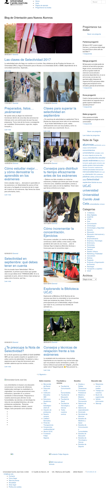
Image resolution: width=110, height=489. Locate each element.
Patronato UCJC (47, 389)
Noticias (89, 258)
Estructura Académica (47, 400)
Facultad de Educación (65, 396)
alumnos (88, 144)
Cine (88, 221)
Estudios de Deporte (82, 445)
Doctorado (81, 412)
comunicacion (92, 148)
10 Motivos (90, 213)
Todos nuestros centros (64, 412)
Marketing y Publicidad (94, 254)
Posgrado (90, 260)
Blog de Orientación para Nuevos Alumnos (29, 17)
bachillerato (97, 145)
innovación (91, 167)
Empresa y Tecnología (94, 241)
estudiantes (93, 157)
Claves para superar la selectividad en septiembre (60, 112)
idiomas (85, 167)
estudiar (102, 157)
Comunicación (92, 223)
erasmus (85, 158)
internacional (99, 170)
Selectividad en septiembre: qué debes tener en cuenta (21, 262)
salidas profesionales (96, 177)
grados (85, 165)
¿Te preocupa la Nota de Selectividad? (22, 349)
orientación (89, 174)
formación (86, 163)
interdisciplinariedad (89, 170)
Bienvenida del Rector (47, 385)
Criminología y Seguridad (95, 228)
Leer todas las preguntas (91, 135)
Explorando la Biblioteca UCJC (61, 290)
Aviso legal (12, 485)
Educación (90, 232)
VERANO (102, 204)
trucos (94, 182)
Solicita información (100, 400)
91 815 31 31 (91, 472)
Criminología (91, 226)
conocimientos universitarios (89, 151)
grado (90, 163)
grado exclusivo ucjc (99, 163)
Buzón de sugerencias (100, 396)
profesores (100, 174)
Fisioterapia (91, 247)
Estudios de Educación (82, 434)
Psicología (90, 266)
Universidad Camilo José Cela (91, 199)
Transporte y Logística (94, 269)
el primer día (98, 155)
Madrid (97, 172)
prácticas (86, 176)
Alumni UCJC (48, 431)
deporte (91, 155)
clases (85, 148)
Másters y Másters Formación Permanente (82, 398)
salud (84, 179)
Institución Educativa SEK (47, 395)
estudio (85, 160)
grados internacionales (95, 165)
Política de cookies (15, 487)
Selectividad (93, 179)
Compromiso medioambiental (49, 428)
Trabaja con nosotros (100, 391)
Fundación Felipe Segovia (47, 435)
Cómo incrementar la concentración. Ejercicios (59, 232)
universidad (90, 190)
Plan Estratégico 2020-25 (47, 405)
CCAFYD (90, 217)
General (15, 54)
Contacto (12, 476)
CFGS (89, 219)
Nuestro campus (46, 415)
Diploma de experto (82, 404)
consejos (97, 153)
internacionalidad (88, 172)
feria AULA (101, 161)
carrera (103, 145)
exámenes (93, 160)
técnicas (99, 182)
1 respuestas (87, 54)
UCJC (87, 185)
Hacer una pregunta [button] (94, 34)
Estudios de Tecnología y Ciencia (82, 440)
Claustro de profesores (47, 411)
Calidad (46, 418)
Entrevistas (91, 245)
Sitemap (98, 403)
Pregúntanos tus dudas (43, 7)
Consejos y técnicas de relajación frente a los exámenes (60, 351)
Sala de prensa (14, 480)
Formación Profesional (82, 391)
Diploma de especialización (83, 409)
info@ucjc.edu (8, 474)
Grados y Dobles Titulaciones (82, 386)
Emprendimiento (92, 238)
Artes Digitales (92, 215)
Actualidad (12, 482)
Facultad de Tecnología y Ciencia (65, 405)
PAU (95, 174)
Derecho (90, 230)
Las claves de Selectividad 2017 (28, 59)
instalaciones (98, 167)
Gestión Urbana (92, 251)
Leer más (8, 71)
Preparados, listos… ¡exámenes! (19, 110)
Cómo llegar (13, 478)
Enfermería (91, 243)
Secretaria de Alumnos (82, 415)
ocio (100, 172)
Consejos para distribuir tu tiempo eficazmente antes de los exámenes (61, 172)
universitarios (94, 204)
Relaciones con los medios (99, 386)
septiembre (87, 182)
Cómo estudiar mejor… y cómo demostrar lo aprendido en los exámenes (21, 173)
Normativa (47, 421)
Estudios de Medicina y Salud (82, 420)
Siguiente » (43, 374)
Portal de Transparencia (48, 424)
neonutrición (91, 256)
